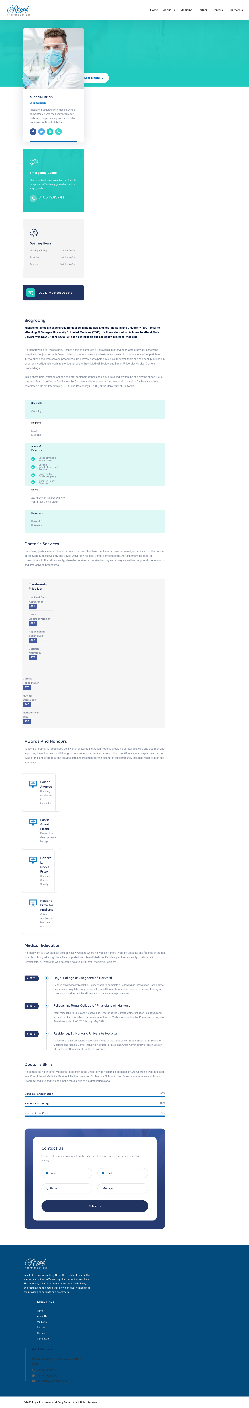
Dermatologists (38, 102)
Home (154, 10)
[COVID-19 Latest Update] (30, 292)
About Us (169, 10)
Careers (218, 10)
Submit (93, 1206)
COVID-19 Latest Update (55, 292)
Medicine (186, 10)
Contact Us (236, 10)
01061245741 (51, 197)
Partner (202, 10)
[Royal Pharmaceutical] (19, 10)
